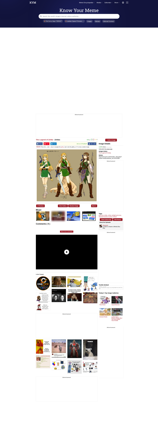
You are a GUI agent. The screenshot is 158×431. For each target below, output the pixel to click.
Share (40, 143)
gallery (62, 147)
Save (47, 143)
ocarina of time (112, 216)
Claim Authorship (106, 219)
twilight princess (116, 215)
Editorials (107, 2)
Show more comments (66, 231)
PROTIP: (38, 147)
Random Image (74, 206)
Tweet (54, 143)
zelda (109, 215)
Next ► (94, 206)
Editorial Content (108, 21)
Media (98, 2)
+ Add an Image (111, 140)
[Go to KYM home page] (33, 3)
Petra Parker (103, 304)
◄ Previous (40, 206)
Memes (97, 21)
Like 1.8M (92, 143)
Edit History (117, 219)
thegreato (105, 225)
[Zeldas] (66, 175)
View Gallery (62, 206)
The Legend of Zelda (44, 140)
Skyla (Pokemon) (115, 304)
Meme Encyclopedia (86, 2)
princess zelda (103, 215)
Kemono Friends (103, 316)
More (116, 2)
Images (89, 21)
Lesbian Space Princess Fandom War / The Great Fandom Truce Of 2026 (117, 318)
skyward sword (103, 216)
